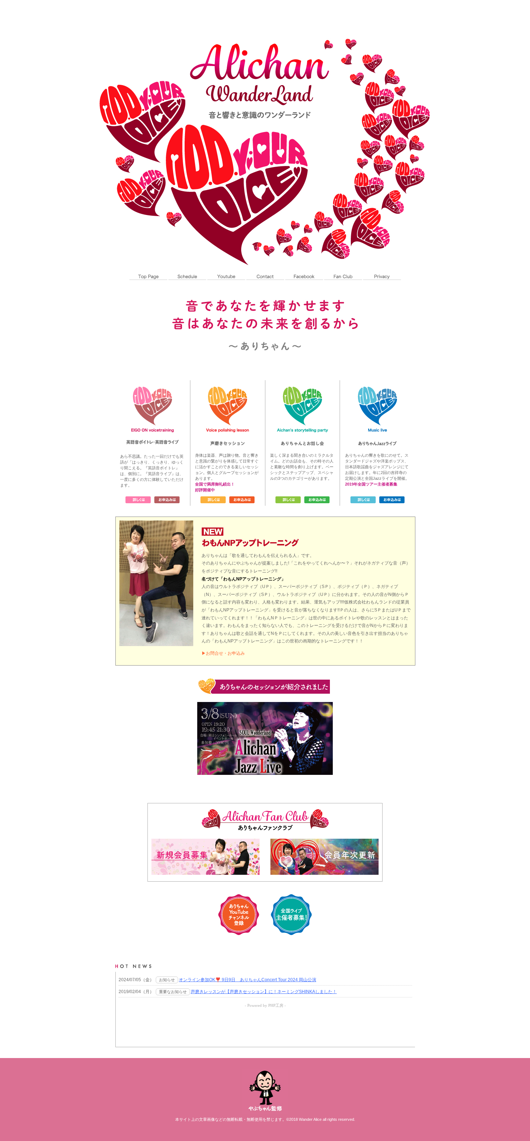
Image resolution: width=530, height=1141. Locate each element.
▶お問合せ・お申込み (223, 653)
